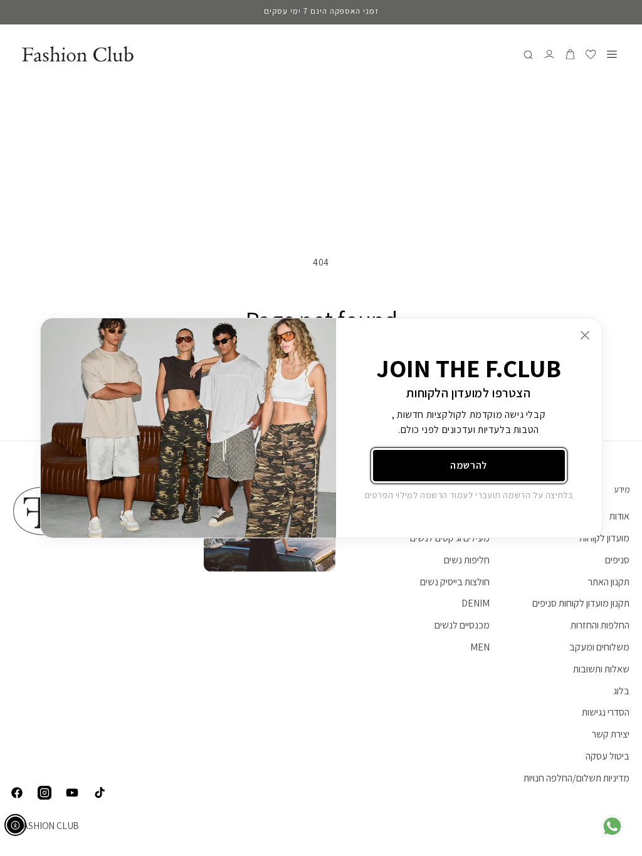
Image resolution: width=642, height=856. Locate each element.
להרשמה (468, 465)
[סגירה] (584, 335)
